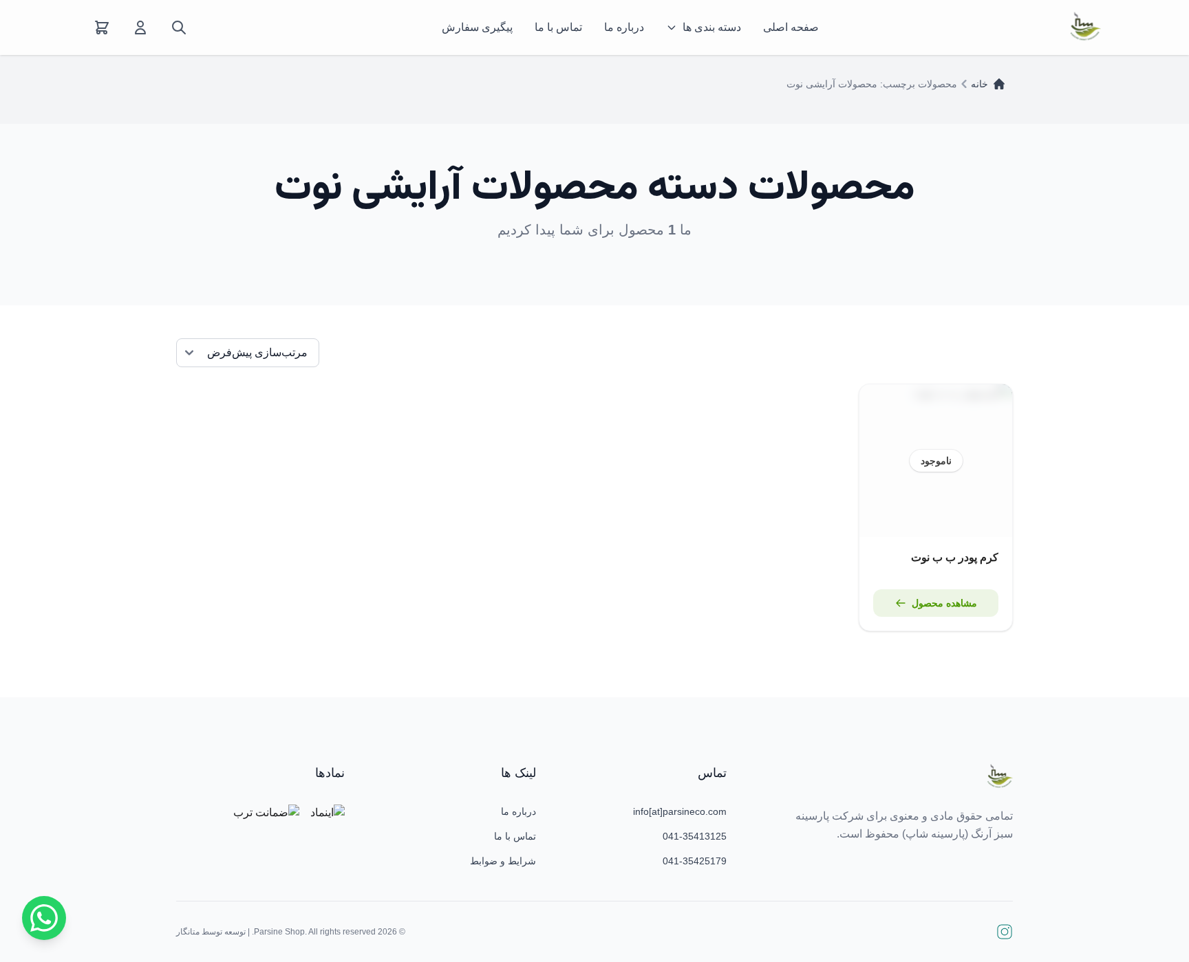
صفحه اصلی (791, 27)
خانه (979, 83)
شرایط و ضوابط (503, 860)
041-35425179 (695, 860)
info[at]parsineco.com (680, 811)
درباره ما (624, 27)
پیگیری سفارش (477, 27)
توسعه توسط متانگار (211, 932)
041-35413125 (695, 836)
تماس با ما (558, 27)
